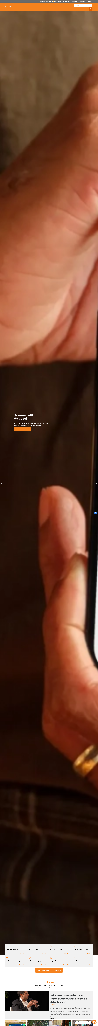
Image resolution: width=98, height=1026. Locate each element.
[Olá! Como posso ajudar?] (94, 1022)
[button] (2, 483)
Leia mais (52, 1018)
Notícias (56, 7)
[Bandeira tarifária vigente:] (53, 1)
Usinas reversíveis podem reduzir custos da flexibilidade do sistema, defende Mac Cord (68, 998)
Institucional (74, 1)
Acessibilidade (57, 1)
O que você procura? (20, 7)
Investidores (82, 1)
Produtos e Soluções (34, 7)
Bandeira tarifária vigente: (45, 1)
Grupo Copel (47, 7)
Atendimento (64, 7)
